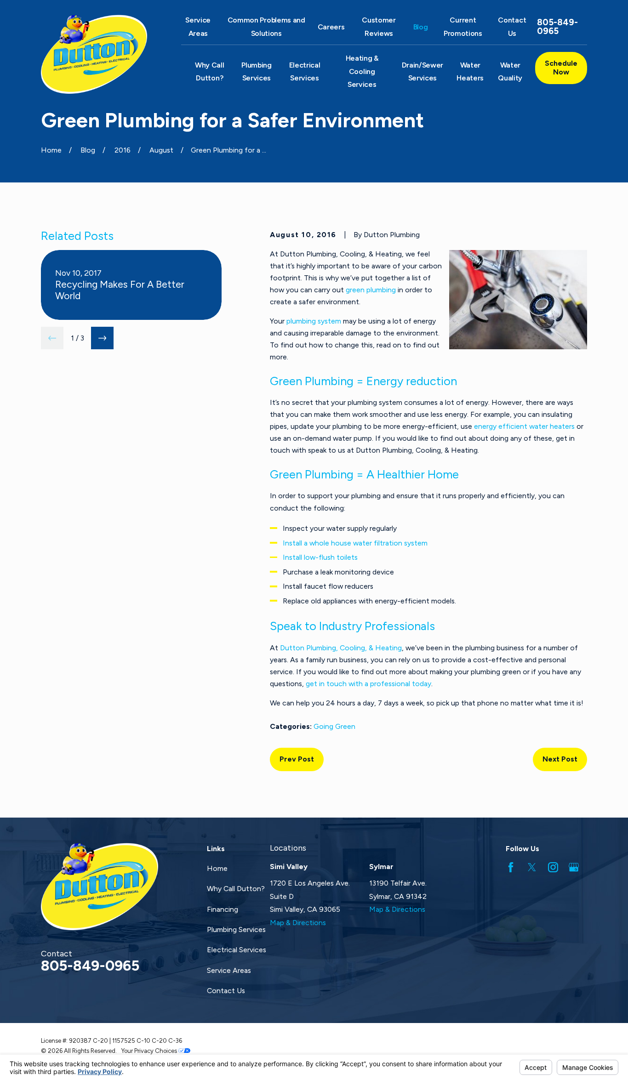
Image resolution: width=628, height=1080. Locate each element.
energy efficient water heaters (524, 426)
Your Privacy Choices (149, 1050)
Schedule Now (561, 67)
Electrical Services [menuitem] (304, 71)
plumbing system (313, 321)
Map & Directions (298, 922)
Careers (331, 27)
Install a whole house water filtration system (355, 543)
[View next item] (102, 338)
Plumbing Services (236, 929)
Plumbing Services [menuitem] (256, 71)
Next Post (559, 759)
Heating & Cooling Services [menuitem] (362, 71)
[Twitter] (532, 867)
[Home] (99, 54)
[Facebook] (511, 867)
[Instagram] (553, 867)
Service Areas (229, 970)
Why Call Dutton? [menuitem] (209, 71)
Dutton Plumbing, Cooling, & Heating (341, 647)
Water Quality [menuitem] (510, 71)
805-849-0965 (557, 27)
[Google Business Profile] (574, 867)
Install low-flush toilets (320, 557)
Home (217, 868)
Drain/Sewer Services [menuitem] (423, 71)
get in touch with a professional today (368, 683)
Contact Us (226, 990)
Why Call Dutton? (236, 888)
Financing (222, 909)
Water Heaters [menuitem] (470, 71)
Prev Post (297, 759)
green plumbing (371, 289)
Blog (420, 27)
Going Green (334, 726)
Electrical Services (236, 949)
